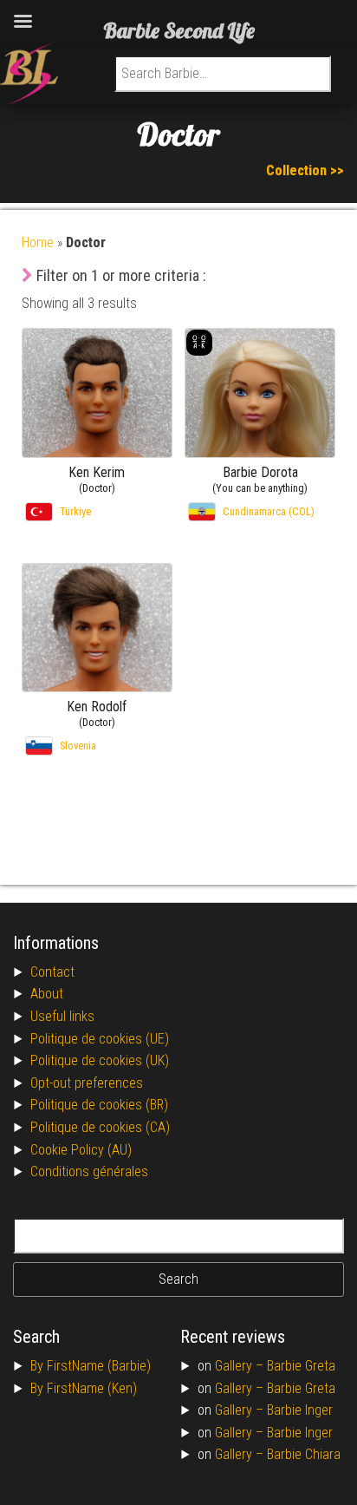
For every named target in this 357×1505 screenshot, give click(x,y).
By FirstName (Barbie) (90, 1366)
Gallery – (241, 1366)
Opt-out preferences (86, 1083)
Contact (52, 972)
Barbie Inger (300, 1410)
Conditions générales (89, 1171)
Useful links (62, 1016)
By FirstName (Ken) (83, 1388)
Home (38, 242)
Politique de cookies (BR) (99, 1104)
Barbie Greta (301, 1366)
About (46, 993)
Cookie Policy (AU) (81, 1150)
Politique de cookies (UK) (99, 1060)
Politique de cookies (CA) (100, 1127)
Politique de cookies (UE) (99, 1039)
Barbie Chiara (304, 1454)
